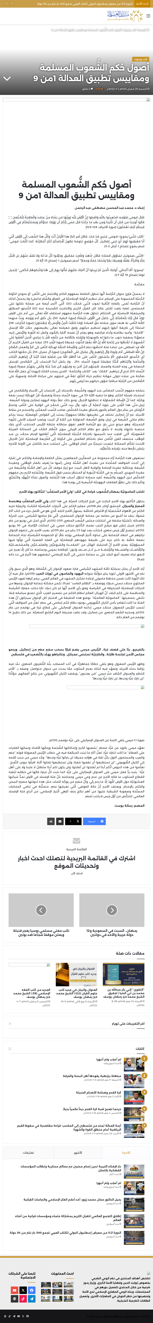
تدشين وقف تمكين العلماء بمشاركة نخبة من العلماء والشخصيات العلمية (90, 3)
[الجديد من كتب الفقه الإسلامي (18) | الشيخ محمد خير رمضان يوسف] (29, 974)
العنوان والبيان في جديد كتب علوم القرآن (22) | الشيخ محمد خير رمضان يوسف (76, 993)
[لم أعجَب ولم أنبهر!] (134, 1065)
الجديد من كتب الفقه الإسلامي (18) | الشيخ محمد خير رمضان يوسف (31, 993)
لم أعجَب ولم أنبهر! (108, 1059)
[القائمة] (148, 17)
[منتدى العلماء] (125, 16)
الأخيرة (126, 1152)
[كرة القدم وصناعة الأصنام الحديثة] (134, 1098)
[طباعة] (51, 821)
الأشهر (78, 1152)
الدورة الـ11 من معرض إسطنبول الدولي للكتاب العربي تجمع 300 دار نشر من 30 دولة (65, 1232)
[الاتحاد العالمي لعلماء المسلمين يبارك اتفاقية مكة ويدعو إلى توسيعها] (57, 1299)
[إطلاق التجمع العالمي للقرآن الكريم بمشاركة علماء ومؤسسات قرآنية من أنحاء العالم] (134, 1221)
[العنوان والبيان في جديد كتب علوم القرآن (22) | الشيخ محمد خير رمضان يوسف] (76, 974)
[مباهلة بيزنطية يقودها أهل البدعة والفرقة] (134, 1081)
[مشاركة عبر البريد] (60, 821)
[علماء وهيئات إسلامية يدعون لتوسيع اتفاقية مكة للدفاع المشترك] (69, 1299)
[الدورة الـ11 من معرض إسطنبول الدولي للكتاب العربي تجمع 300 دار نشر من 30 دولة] (134, 1238)
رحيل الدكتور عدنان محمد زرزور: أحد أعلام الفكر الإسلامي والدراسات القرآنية (72, 1199)
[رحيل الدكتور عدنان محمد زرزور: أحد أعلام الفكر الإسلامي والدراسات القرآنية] (134, 1205)
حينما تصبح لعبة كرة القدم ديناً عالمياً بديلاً (92, 1109)
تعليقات (28, 1152)
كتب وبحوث (129, 29)
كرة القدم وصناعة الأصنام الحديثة (98, 1092)
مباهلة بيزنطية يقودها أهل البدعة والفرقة (92, 1076)
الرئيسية (142, 29)
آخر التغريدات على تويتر (128, 1023)
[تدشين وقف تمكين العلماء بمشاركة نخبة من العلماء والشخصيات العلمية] (46, 1292)
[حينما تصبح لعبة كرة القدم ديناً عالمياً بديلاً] (134, 1114)
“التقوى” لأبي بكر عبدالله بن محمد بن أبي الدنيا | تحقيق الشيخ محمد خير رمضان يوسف (123, 993)
